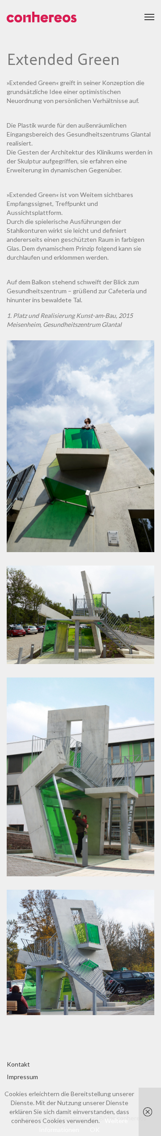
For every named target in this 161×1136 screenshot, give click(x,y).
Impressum (22, 1076)
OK (95, 1129)
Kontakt (18, 1064)
